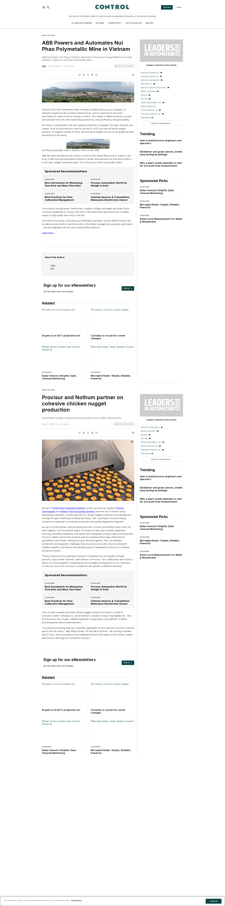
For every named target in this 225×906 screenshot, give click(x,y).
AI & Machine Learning (82, 23)
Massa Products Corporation (153, 87)
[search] (48, 7)
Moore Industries (148, 91)
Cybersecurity (115, 23)
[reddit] (92, 75)
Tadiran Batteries (148, 106)
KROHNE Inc (146, 84)
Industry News (48, 35)
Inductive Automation (150, 80)
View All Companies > (161, 123)
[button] (43, 7)
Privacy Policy (76, 900)
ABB (44, 66)
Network (100, 23)
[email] (96, 75)
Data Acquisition (134, 23)
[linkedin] (84, 75)
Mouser (144, 95)
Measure (149, 23)
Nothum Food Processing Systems (77, 511)
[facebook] (79, 75)
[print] (133, 75)
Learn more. (48, 233)
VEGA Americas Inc (149, 110)
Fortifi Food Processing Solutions (68, 508)
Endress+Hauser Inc (150, 76)
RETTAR (144, 99)
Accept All (213, 901)
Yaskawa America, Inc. (151, 114)
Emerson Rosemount (150, 72)
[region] (112, 901)
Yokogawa (145, 117)
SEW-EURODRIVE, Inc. (151, 102)
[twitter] (88, 75)
